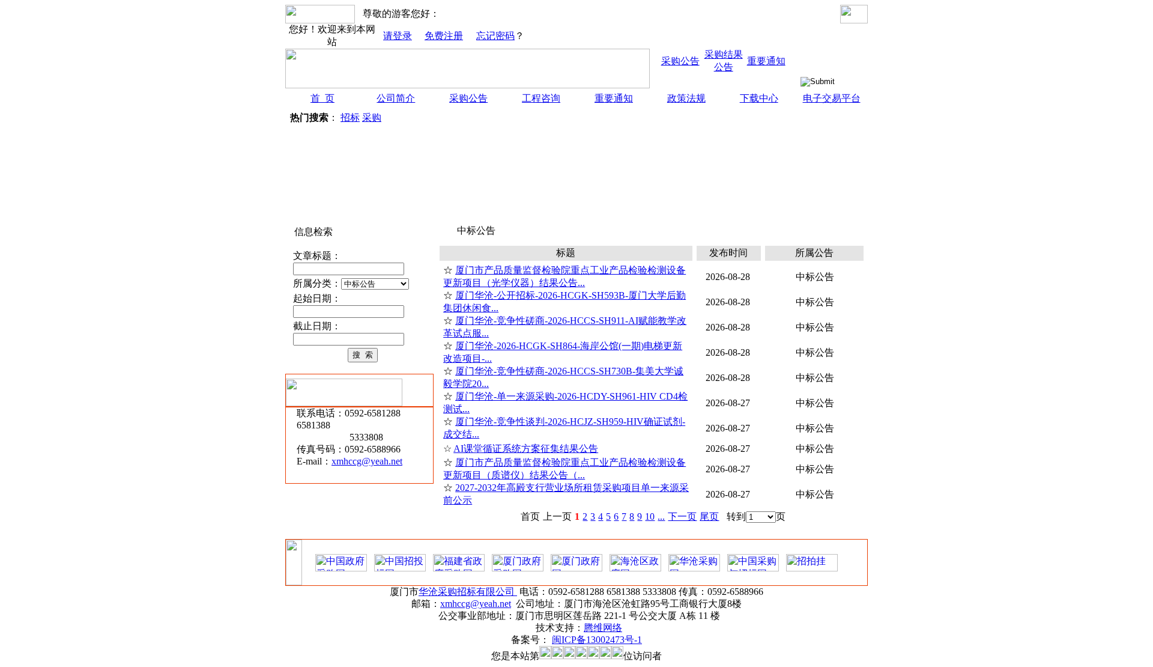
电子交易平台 (832, 98)
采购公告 (680, 61)
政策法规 (686, 98)
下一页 (682, 516)
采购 (371, 117)
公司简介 (396, 98)
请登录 (397, 36)
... (661, 516)
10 (650, 516)
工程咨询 (541, 98)
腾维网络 (603, 628)
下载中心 (759, 98)
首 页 (322, 98)
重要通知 (766, 61)
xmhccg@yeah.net (366, 461)
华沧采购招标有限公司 (468, 591)
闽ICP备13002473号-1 (597, 640)
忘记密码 (495, 36)
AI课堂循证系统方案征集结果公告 (525, 448)
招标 (350, 117)
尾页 (709, 516)
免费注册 (444, 36)
